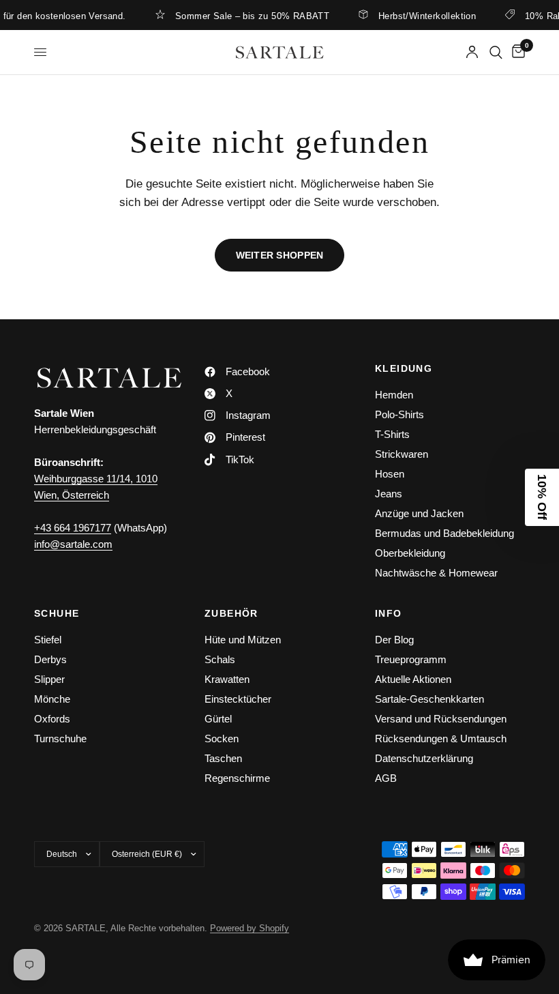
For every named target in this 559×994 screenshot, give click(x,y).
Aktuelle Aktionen (413, 679)
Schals (220, 659)
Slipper (49, 679)
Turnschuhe (60, 738)
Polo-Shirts (399, 414)
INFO (388, 613)
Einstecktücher (238, 699)
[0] (516, 52)
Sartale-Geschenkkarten (429, 699)
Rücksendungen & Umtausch (441, 738)
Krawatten (227, 679)
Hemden (394, 394)
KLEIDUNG (403, 368)
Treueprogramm (411, 659)
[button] (542, 497)
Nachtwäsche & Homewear (436, 573)
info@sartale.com (73, 544)
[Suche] (496, 52)
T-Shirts (392, 434)
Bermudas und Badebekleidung (444, 533)
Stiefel (47, 639)
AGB (386, 778)
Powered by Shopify (249, 928)
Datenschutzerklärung (424, 758)
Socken (222, 738)
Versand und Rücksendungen (441, 719)
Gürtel (218, 719)
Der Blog (394, 639)
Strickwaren (401, 454)
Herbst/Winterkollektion (419, 15)
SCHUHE (56, 613)
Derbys (50, 659)
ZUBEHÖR (231, 613)
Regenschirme (237, 778)
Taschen (223, 758)
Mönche (52, 699)
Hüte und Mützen (243, 639)
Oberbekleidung (410, 553)
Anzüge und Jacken (419, 513)
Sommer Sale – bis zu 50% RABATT (244, 15)
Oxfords (52, 719)
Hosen (389, 474)
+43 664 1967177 (72, 527)
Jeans (388, 493)
